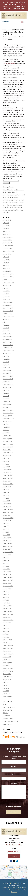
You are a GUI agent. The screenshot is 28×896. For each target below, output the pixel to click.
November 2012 (8, 671)
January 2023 (7, 339)
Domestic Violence (9, 707)
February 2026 (7, 237)
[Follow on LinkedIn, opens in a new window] (17, 861)
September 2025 (8, 251)
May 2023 (6, 328)
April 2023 (6, 331)
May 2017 (6, 529)
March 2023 (6, 333)
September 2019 (8, 452)
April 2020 (6, 433)
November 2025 (8, 245)
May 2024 (6, 294)
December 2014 (8, 611)
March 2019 (6, 467)
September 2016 (8, 552)
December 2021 (8, 376)
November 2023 (8, 311)
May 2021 (6, 396)
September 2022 (8, 350)
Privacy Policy (21, 887)
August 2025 (7, 254)
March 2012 (6, 694)
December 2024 (8, 274)
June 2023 (6, 325)
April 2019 (6, 464)
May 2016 (6, 563)
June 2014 (6, 628)
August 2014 (7, 623)
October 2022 (7, 348)
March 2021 (6, 401)
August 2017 (7, 521)
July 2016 (6, 557)
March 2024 (7, 299)
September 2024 (8, 282)
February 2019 (7, 470)
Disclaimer (13, 802)
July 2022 (6, 356)
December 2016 (8, 543)
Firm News (6, 716)
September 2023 (8, 316)
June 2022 (6, 359)
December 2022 (8, 342)
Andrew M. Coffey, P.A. (15, 36)
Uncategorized (7, 724)
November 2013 (8, 648)
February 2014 (7, 640)
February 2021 (7, 404)
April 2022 (6, 365)
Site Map (13, 887)
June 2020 (6, 427)
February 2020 (7, 438)
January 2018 (7, 506)
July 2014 (6, 625)
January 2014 (7, 643)
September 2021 (8, 384)
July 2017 (6, 523)
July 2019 (6, 458)
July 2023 (6, 322)
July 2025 (6, 257)
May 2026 (6, 228)
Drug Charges (7, 710)
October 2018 (7, 481)
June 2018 (6, 492)
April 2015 (6, 600)
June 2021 (6, 393)
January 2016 (7, 574)
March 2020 (7, 436)
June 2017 (6, 526)
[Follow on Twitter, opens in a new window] (14, 861)
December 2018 (8, 475)
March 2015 (6, 603)
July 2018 (6, 489)
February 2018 (7, 504)
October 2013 (7, 651)
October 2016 (7, 549)
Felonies (10, 39)
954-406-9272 (5, 21)
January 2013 (7, 665)
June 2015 (6, 594)
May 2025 (6, 262)
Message (14, 783)
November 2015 (8, 580)
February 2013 (7, 662)
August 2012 (7, 679)
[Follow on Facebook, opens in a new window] (11, 861)
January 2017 (7, 540)
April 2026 (6, 231)
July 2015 (6, 591)
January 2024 (7, 305)
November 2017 (8, 512)
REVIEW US (14, 856)
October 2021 (7, 382)
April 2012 (6, 691)
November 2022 (8, 345)
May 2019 (6, 461)
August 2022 (7, 353)
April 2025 (6, 265)
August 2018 (7, 487)
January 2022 (7, 373)
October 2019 (7, 450)
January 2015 (7, 608)
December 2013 (8, 645)
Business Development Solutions (13, 890)
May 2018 (6, 495)
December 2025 (8, 243)
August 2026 (7, 220)
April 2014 (6, 634)
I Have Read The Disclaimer (15, 806)
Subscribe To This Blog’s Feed (12, 732)
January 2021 (7, 407)
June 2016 (6, 560)
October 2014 (7, 617)
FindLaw (14, 892)
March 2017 (6, 535)
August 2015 (7, 589)
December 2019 (8, 444)
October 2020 (7, 416)
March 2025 (6, 268)
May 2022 (6, 362)
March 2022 (6, 367)
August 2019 (7, 455)
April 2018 (6, 498)
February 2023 (7, 336)
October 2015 (7, 583)
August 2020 (7, 421)
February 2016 (7, 572)
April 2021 (6, 399)
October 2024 (7, 279)
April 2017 (6, 532)
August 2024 (7, 285)
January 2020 (7, 441)
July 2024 (6, 288)
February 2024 (7, 302)
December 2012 (8, 668)
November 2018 (8, 478)
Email (13, 766)
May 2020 (6, 430)
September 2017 (8, 518)
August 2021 (7, 387)
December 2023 (8, 308)
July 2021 (6, 390)
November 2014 (8, 614)
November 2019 (8, 447)
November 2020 (8, 413)
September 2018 (8, 484)
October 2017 (7, 515)
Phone (13, 775)
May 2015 (6, 597)
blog (4, 704)
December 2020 (8, 410)
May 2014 (6, 631)
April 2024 (6, 297)
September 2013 (8, 654)
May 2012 (6, 688)
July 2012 (6, 682)
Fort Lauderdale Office (14, 845)
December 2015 (8, 577)
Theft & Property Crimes (10, 721)
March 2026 (6, 234)
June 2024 (6, 291)
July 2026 (6, 223)
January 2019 (7, 472)
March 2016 (6, 569)
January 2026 (7, 240)
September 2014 (8, 620)
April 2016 (6, 566)
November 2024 (8, 277)
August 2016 (7, 555)
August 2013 (7, 657)
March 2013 (6, 660)
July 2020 (6, 424)
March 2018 (6, 501)
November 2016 (8, 546)
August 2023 (7, 319)
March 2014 (6, 637)
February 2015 (7, 606)
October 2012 (7, 674)
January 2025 (7, 271)
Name (14, 758)
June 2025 (6, 260)
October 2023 (7, 314)
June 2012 (6, 685)
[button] (22, 21)
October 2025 (7, 248)
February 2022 (7, 370)
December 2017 (8, 509)
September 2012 (8, 677)
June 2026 (6, 226)
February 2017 (7, 538)
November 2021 (8, 379)
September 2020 (8, 418)
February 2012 (7, 696)
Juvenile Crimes (8, 718)
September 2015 (8, 586)
